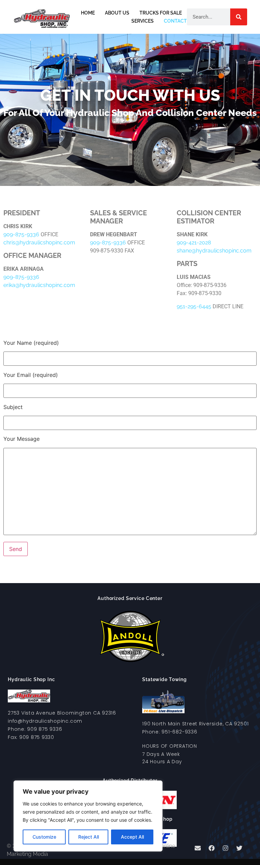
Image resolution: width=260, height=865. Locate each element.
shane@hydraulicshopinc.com (214, 250)
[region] (88, 815)
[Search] (238, 16)
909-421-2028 (194, 242)
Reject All (88, 837)
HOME (88, 13)
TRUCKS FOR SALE (160, 13)
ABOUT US (117, 13)
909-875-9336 (21, 234)
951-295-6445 (194, 306)
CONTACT (175, 21)
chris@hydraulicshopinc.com (39, 242)
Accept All (132, 837)
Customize (44, 837)
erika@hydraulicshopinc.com (39, 285)
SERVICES (142, 21)
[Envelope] (198, 848)
